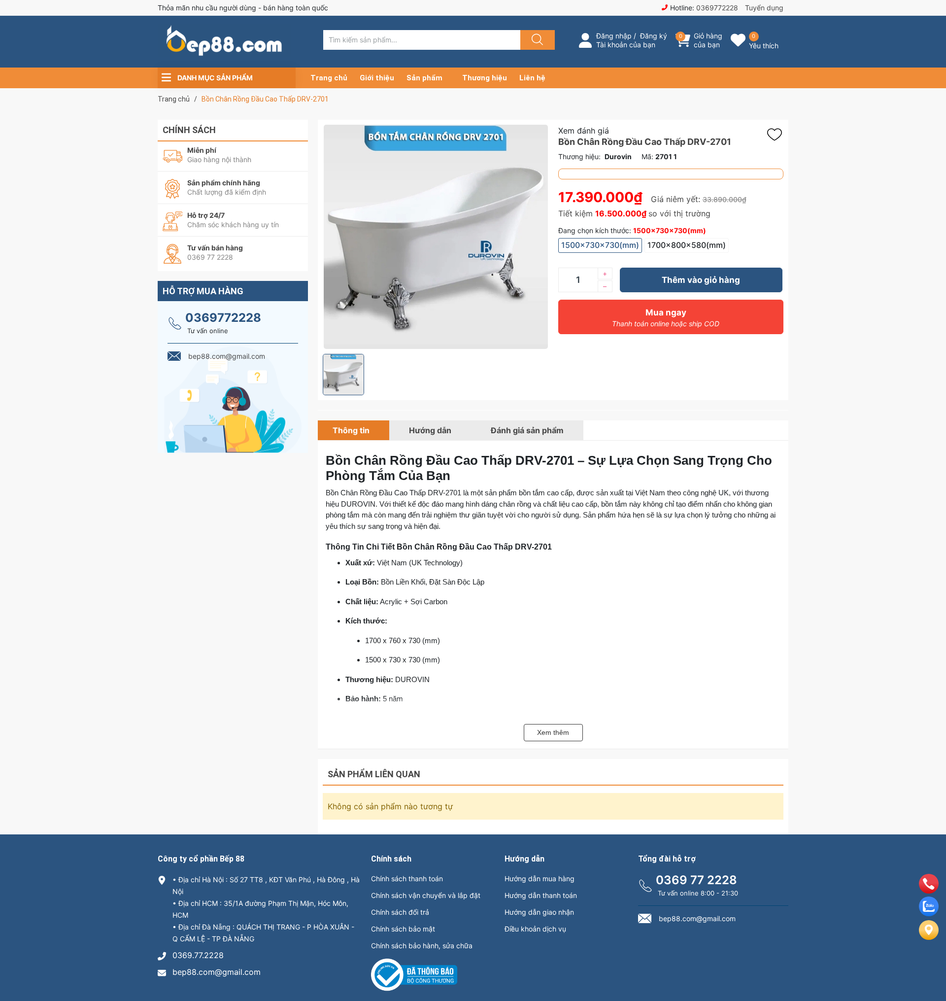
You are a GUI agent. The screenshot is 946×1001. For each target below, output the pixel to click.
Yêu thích (763, 45)
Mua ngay (665, 318)
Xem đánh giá (583, 131)
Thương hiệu (484, 77)
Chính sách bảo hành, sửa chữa (422, 945)
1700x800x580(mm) (686, 245)
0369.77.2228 (198, 955)
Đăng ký (653, 36)
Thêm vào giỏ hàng (701, 280)
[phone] (929, 891)
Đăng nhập (614, 36)
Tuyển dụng (764, 7)
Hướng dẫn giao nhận (539, 912)
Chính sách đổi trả (400, 912)
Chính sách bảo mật (403, 929)
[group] (435, 237)
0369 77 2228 (696, 880)
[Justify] (536, 40)
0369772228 (717, 7)
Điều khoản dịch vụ (535, 929)
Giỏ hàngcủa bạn (708, 40)
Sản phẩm (424, 77)
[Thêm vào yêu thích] (777, 134)
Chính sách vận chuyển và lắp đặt (425, 895)
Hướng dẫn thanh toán (541, 895)
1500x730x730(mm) (600, 245)
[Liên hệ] (929, 938)
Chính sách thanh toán (407, 878)
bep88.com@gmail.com (216, 972)
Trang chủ (328, 77)
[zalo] (929, 913)
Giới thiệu (377, 77)
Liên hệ (532, 77)
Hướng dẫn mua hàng (539, 878)
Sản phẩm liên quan (374, 774)
